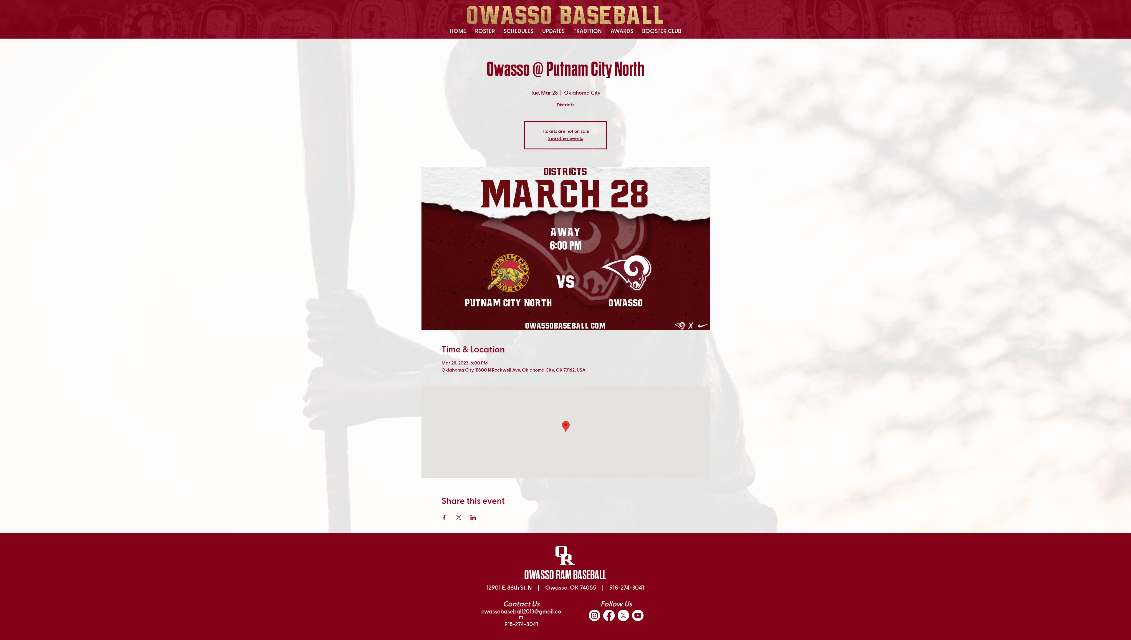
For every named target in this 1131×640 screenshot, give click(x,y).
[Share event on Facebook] (444, 517)
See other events (565, 138)
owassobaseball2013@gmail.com (521, 614)
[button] (485, 31)
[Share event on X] (459, 517)
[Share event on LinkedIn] (473, 517)
